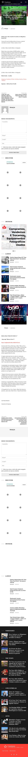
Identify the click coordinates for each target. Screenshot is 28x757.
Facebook (8, 79)
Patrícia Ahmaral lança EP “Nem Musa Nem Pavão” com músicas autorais (18, 259)
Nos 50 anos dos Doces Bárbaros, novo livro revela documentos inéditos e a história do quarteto (16, 651)
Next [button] (25, 236)
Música (18, 12)
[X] (16, 754)
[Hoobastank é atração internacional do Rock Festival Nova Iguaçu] (5, 279)
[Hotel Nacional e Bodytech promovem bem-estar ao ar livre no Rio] (5, 269)
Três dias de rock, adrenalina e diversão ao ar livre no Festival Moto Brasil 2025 (17, 729)
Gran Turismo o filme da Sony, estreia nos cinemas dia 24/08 (17, 736)
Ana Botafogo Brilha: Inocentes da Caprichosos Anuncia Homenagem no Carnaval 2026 (17, 709)
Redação (6, 28)
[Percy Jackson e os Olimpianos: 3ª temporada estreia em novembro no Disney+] (4, 636)
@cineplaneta (10, 161)
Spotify (20, 79)
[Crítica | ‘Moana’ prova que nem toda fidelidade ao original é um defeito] (4, 643)
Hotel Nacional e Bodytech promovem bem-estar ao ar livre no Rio (18, 268)
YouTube (16, 79)
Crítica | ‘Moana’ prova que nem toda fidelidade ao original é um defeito (17, 643)
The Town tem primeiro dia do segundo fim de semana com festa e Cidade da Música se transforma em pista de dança (17, 664)
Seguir (24, 162)
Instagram (3, 79)
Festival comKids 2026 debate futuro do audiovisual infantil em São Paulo (18, 287)
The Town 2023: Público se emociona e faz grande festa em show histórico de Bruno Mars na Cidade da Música (17, 673)
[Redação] (2, 29)
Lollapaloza (11, 12)
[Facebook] (11, 754)
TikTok (12, 79)
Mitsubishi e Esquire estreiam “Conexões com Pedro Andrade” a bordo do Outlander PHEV (17, 722)
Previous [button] (3, 236)
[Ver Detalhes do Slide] (14, 236)
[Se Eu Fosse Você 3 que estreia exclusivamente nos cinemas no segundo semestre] (4, 702)
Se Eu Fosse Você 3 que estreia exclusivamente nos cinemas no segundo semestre (17, 702)
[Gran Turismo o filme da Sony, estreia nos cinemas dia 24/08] (4, 737)
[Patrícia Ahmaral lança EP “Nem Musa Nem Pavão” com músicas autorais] (5, 260)
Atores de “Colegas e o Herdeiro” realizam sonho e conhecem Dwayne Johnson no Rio (17, 694)
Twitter (24, 79)
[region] (14, 236)
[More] (17, 32)
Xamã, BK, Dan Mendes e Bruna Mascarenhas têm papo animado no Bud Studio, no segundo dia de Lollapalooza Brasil (7, 98)
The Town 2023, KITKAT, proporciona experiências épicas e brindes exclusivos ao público (18, 680)
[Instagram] (14, 754)
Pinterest (3, 80)
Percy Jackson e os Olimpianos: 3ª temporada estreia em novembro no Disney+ (17, 636)
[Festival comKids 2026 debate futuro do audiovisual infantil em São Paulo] (5, 288)
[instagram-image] (7, 172)
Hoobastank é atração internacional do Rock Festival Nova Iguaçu (17, 278)
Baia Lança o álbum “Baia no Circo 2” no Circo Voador (21, 96)
